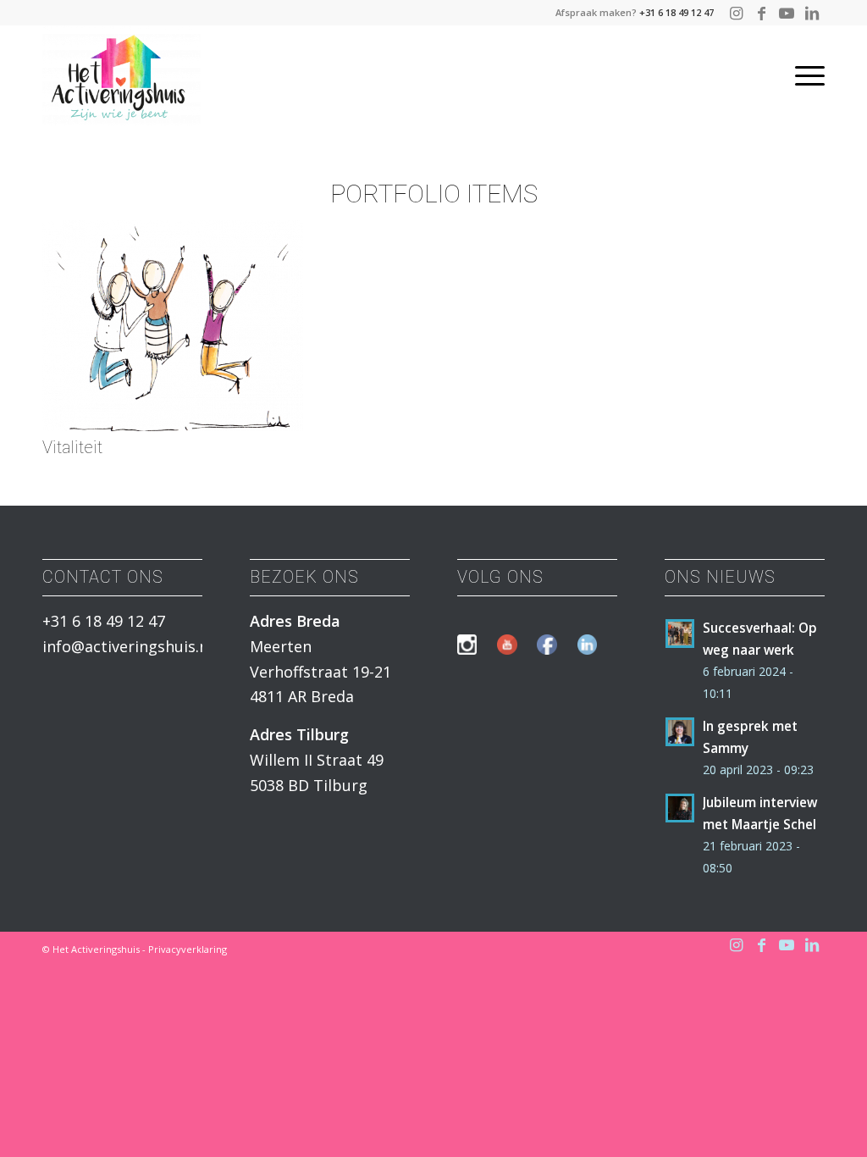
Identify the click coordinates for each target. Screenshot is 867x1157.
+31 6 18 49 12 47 (676, 12)
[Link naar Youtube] (786, 12)
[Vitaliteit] (172, 425)
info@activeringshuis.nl (127, 646)
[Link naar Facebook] (761, 12)
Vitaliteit (72, 447)
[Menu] (804, 75)
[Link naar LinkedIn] (812, 12)
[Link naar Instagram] (735, 12)
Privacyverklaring (187, 949)
